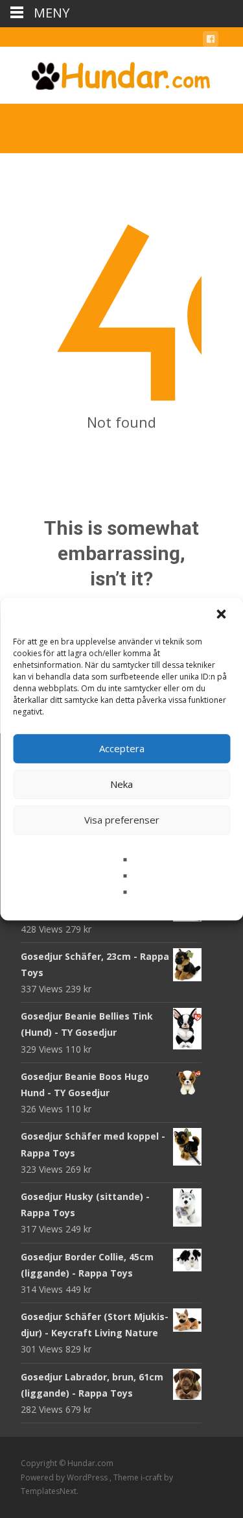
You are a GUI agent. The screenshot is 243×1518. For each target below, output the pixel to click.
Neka (121, 783)
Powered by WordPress (65, 1477)
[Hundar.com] (121, 73)
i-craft (152, 1477)
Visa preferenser (121, 819)
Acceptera (122, 748)
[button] (222, 615)
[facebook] (210, 41)
